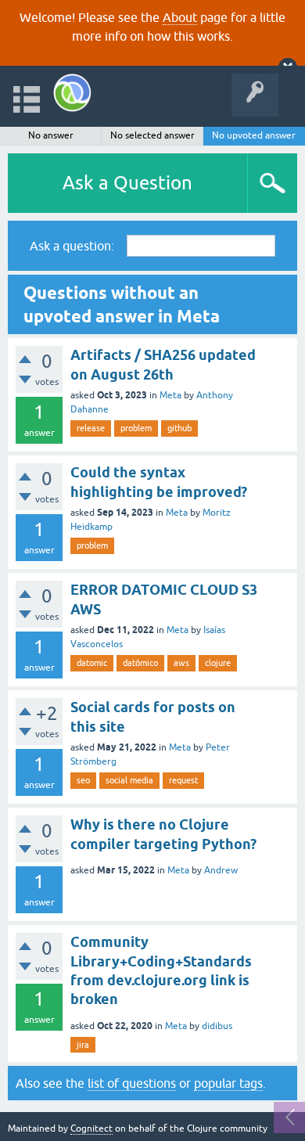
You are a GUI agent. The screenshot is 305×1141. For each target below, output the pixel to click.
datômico (140, 663)
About (180, 17)
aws (181, 663)
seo (83, 780)
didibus (217, 1025)
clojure (218, 663)
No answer (51, 135)
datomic (92, 663)
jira (83, 1044)
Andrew (221, 870)
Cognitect (91, 1128)
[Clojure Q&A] (72, 93)
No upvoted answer (254, 135)
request (183, 780)
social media (129, 780)
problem (136, 428)
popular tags (228, 1083)
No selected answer (152, 135)
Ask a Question (127, 182)
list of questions (132, 1083)
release (91, 428)
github (179, 428)
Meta (170, 395)
